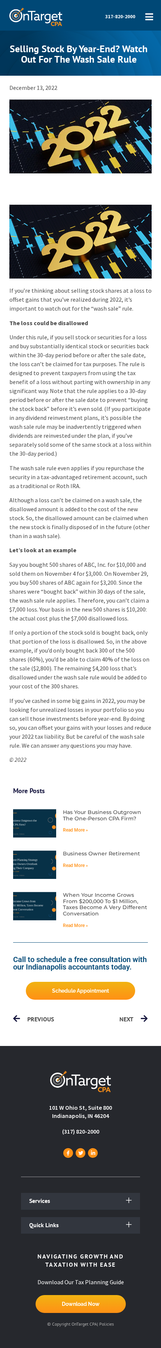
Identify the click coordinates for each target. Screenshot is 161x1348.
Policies (106, 1324)
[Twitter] (80, 1153)
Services (39, 1200)
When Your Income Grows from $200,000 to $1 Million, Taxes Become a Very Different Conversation (105, 904)
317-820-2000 (120, 16)
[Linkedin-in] (93, 1153)
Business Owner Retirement (101, 853)
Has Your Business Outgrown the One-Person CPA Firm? (102, 815)
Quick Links (44, 1225)
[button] (80, 1201)
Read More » (75, 830)
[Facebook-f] (68, 1153)
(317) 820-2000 (80, 1131)
